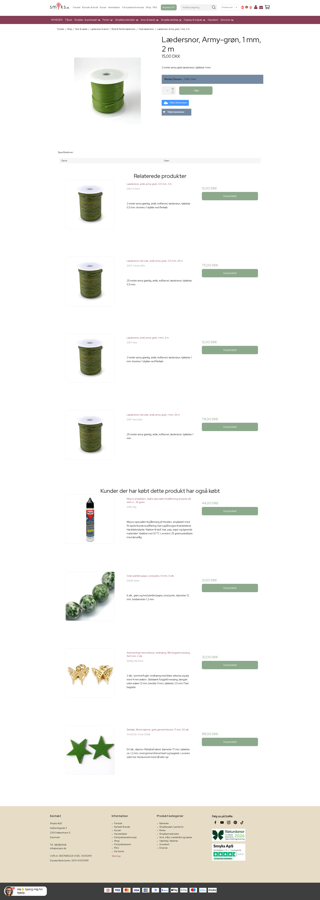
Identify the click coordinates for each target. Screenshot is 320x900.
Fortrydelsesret (122, 844)
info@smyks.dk (58, 848)
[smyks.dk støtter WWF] (228, 835)
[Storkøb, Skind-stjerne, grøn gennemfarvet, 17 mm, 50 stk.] (90, 758)
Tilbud (68, 20)
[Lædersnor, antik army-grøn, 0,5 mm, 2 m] (90, 213)
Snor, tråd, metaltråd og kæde (175, 837)
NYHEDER (56, 20)
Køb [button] (196, 90)
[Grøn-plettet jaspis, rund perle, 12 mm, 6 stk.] (90, 605)
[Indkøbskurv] (267, 7)
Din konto (119, 851)
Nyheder (164, 823)
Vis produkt (230, 196)
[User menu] (256, 8)
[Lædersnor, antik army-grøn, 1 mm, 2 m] (90, 367)
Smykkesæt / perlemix (171, 826)
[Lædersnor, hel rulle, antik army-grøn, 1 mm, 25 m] (90, 444)
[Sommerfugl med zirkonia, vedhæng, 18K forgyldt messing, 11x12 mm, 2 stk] (90, 682)
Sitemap (116, 855)
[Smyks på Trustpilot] (228, 852)
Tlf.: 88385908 (58, 844)
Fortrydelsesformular (133, 7)
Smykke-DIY (168, 7)
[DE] (246, 7)
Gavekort (213, 20)
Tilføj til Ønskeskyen (178, 103)
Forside (76, 7)
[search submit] (214, 7)
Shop (148, 7)
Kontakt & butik (90, 7)
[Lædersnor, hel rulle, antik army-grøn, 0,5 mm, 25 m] (90, 290)
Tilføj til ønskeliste (175, 112)
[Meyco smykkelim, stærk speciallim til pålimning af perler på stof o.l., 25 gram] (90, 528)
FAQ (155, 7)
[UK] (250, 7)
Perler (162, 830)
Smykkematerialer (169, 833)
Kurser (103, 7)
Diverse (163, 847)
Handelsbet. (114, 7)
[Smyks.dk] (59, 7)
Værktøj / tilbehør (168, 840)
